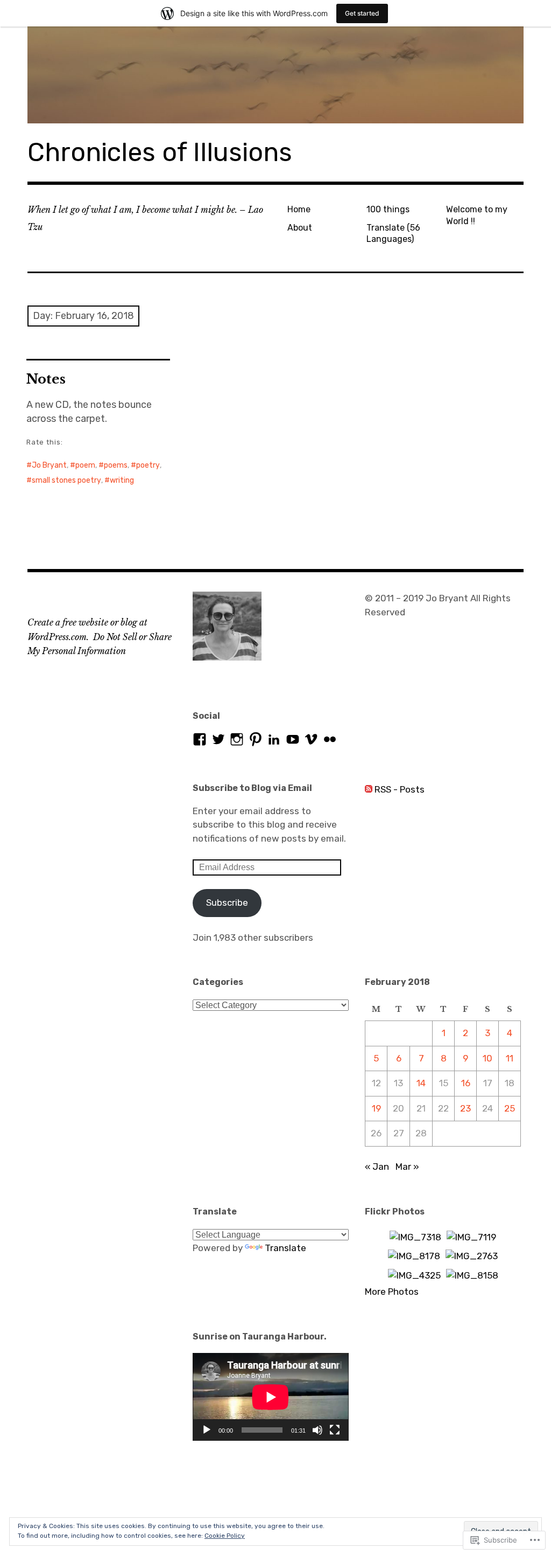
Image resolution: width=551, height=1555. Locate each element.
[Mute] (317, 1430)
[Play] (206, 1430)
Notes (46, 379)
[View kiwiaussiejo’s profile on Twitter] (218, 739)
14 (421, 1083)
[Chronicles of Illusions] (275, 74)
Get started (362, 13)
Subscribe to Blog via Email (252, 788)
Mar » (407, 1166)
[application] (271, 1397)
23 (465, 1108)
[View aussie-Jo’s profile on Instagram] (237, 739)
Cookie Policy (224, 1535)
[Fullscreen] (334, 1430)
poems (116, 465)
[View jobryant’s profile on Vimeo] (311, 739)
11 (509, 1058)
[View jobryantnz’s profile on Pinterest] (256, 739)
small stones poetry (66, 480)
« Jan (377, 1166)
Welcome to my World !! (476, 215)
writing (122, 480)
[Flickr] (330, 739)
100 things (387, 209)
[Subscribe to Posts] (368, 789)
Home (298, 209)
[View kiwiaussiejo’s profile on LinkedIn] (274, 739)
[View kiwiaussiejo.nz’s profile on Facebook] (200, 739)
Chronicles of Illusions (159, 152)
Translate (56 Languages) (393, 233)
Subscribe (227, 902)
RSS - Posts (400, 789)
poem (85, 465)
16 (465, 1083)
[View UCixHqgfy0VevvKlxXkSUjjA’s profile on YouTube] (293, 739)
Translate (285, 1247)
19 (376, 1108)
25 (509, 1108)
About (299, 228)
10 (487, 1058)
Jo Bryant (49, 465)
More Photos (392, 1291)
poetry (148, 465)
